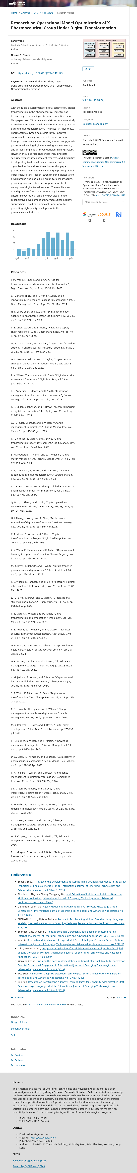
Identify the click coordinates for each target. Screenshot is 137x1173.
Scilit (13, 1035)
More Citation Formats (96, 201)
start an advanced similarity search (46, 1004)
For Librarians (18, 1065)
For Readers (17, 1054)
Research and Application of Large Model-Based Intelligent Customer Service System (75, 940)
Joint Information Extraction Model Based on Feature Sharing (82, 931)
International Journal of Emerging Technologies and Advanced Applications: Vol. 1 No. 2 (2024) (71, 935)
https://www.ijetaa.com (43, 1137)
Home (14, 12)
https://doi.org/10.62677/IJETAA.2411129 (40, 73)
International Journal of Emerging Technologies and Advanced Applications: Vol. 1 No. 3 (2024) (71, 944)
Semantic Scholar (20, 1028)
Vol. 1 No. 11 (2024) (43, 12)
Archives (25, 12)
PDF (89, 68)
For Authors (17, 1060)
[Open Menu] (11, 3)
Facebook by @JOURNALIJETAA (30, 1160)
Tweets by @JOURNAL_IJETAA (29, 1166)
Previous (19, 997)
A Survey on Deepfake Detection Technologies (56, 973)
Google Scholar (19, 1022)
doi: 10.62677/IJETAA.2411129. (111, 195)
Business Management (95, 123)
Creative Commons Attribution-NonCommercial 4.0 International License (104, 162)
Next (119, 997)
